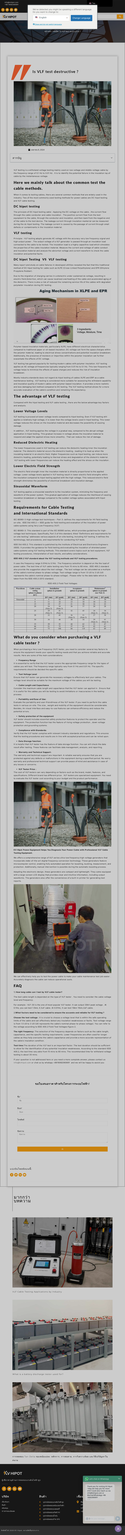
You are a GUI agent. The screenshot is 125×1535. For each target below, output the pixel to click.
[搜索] (120, 16)
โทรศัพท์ (20, 1119)
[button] (111, 158)
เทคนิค (55, 31)
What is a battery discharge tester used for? (37, 1374)
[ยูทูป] (15, 10)
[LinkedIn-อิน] (11, 10)
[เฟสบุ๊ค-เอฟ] (3, 10)
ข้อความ (20, 1131)
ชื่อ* (18, 1097)
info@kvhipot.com (22, 1062)
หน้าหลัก (47, 31)
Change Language (81, 18)
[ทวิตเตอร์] (7, 10)
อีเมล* (19, 1108)
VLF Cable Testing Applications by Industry (37, 1292)
